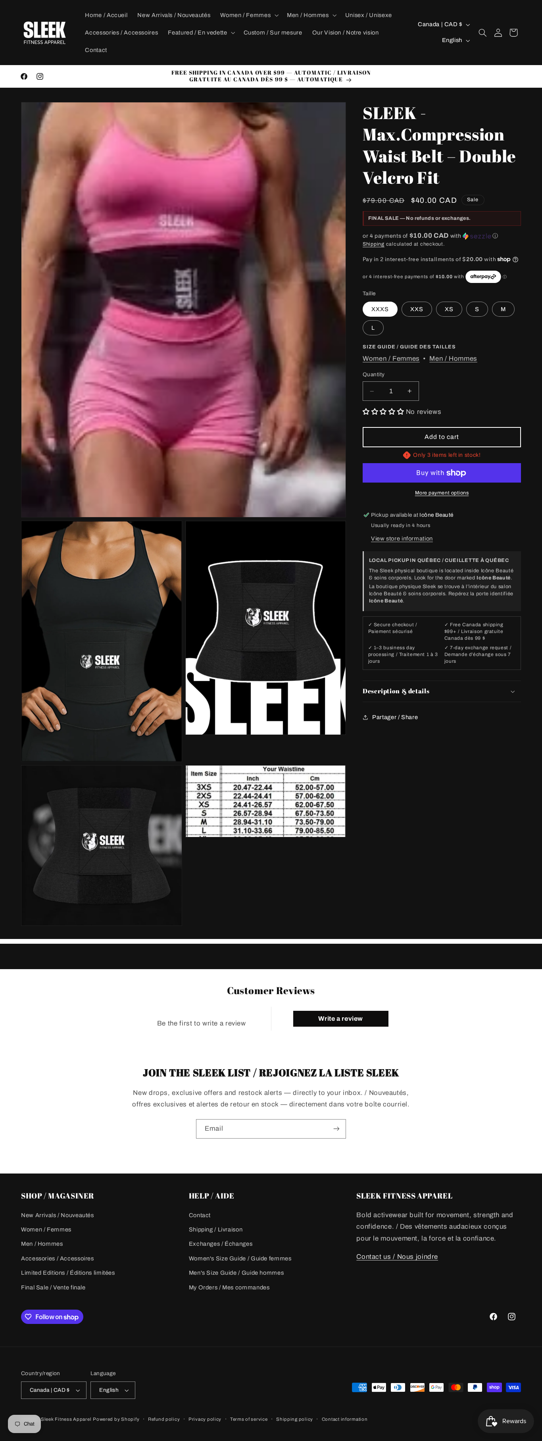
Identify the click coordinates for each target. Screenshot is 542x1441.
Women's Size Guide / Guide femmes (240, 1258)
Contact (200, 1215)
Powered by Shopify (116, 1419)
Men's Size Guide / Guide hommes (236, 1273)
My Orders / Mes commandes (229, 1287)
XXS (416, 309)
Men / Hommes (453, 358)
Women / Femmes (391, 358)
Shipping (373, 244)
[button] (248, 15)
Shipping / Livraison (216, 1229)
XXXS (380, 309)
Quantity (373, 374)
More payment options (442, 493)
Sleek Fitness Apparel (66, 1419)
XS (449, 309)
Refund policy (164, 1419)
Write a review (340, 1018)
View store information (402, 538)
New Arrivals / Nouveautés (57, 1215)
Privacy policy (204, 1419)
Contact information (345, 1419)
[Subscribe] (336, 1129)
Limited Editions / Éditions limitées (68, 1273)
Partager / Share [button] (395, 717)
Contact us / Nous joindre (397, 1256)
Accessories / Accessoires (57, 1258)
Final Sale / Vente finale (53, 1287)
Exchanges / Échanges (221, 1244)
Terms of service (249, 1419)
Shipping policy (294, 1419)
